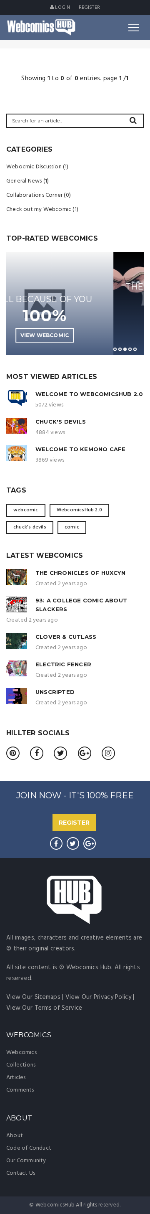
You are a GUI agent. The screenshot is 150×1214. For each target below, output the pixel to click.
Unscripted (55, 691)
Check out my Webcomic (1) (42, 209)
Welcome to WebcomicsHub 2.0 (89, 394)
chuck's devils (29, 527)
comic (72, 527)
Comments (20, 1090)
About (14, 1135)
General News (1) (27, 181)
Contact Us (20, 1173)
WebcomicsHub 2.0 (79, 510)
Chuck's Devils (60, 421)
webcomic (25, 510)
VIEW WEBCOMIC (112, 335)
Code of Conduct (28, 1148)
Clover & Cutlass (65, 636)
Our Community (26, 1161)
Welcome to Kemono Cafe (80, 449)
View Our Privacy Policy (98, 997)
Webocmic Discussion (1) (37, 167)
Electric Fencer (63, 664)
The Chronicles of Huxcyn (80, 572)
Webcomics (21, 1052)
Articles (16, 1077)
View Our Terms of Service (44, 1008)
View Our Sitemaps (33, 997)
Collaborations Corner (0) (38, 195)
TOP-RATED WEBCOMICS (52, 238)
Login (62, 7)
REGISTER (74, 822)
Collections (20, 1065)
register (89, 7)
